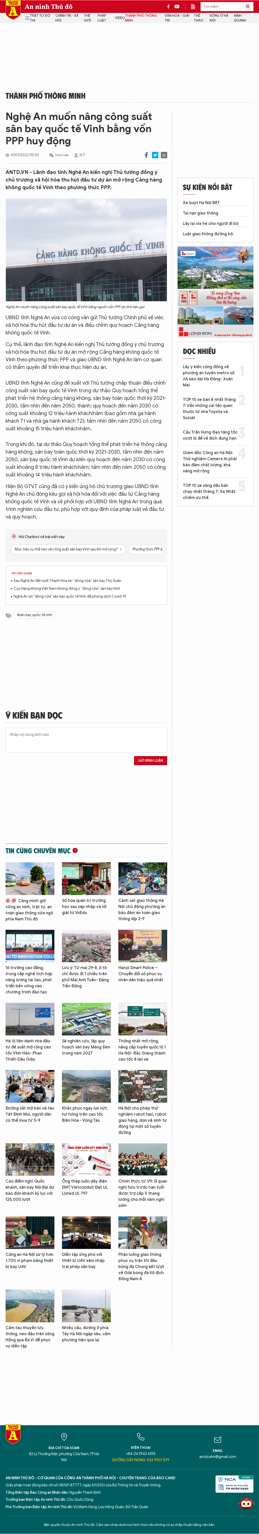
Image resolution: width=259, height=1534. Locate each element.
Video (120, 18)
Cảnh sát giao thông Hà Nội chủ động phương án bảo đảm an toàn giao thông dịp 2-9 (141, 909)
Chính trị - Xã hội (66, 18)
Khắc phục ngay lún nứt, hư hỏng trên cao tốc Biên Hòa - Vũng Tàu (85, 1114)
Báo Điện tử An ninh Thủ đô (13, 10)
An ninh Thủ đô (49, 7)
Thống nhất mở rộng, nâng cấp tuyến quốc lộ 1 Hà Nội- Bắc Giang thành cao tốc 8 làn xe (142, 1050)
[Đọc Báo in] (195, 6)
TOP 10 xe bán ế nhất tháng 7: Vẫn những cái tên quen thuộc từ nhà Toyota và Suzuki (209, 408)
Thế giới (87, 18)
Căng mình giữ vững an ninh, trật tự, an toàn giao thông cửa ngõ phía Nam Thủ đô (29, 910)
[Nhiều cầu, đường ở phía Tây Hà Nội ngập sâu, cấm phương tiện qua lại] (86, 1306)
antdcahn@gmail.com (217, 1457)
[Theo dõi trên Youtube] (177, 7)
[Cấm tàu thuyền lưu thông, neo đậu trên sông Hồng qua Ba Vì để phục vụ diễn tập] (30, 1306)
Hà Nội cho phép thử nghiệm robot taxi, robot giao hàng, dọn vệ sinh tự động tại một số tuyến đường (142, 1120)
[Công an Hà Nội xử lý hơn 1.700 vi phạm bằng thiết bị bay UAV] (30, 1232)
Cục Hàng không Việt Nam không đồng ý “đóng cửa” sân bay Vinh (67, 588)
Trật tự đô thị (40, 18)
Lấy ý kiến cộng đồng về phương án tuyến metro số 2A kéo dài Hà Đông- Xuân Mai (208, 376)
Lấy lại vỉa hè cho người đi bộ (211, 223)
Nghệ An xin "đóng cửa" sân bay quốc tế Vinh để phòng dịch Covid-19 (70, 596)
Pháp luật (102, 18)
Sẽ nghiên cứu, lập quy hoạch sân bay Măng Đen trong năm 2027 (86, 1047)
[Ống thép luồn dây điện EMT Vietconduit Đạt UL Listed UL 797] (86, 1159)
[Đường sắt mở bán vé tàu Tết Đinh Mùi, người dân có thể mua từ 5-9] (30, 1086)
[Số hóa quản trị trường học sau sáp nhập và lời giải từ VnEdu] (86, 878)
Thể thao (198, 18)
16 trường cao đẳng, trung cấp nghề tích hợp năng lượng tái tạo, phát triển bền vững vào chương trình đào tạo (29, 980)
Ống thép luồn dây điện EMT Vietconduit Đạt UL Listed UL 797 (85, 1187)
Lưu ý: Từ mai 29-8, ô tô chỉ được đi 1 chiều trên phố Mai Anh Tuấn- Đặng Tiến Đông (85, 977)
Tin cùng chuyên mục (38, 850)
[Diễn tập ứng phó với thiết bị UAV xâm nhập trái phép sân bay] (86, 1232)
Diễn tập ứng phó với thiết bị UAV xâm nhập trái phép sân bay (83, 1260)
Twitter (155, 155)
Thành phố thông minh (141, 18)
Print (164, 155)
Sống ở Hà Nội (219, 18)
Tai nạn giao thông (200, 213)
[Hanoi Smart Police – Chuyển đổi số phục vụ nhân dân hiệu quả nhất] (142, 946)
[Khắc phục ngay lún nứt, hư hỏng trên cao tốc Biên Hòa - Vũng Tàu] (86, 1086)
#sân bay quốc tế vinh (34, 615)
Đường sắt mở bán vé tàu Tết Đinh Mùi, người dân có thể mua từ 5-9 (30, 1114)
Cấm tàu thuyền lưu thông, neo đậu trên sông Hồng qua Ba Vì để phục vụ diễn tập (30, 1337)
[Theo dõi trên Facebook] (169, 7)
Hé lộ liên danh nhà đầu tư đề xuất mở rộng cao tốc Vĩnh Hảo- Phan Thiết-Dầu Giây (28, 1050)
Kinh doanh (240, 18)
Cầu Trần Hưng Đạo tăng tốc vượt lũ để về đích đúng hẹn (210, 435)
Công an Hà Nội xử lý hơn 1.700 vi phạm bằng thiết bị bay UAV (29, 1260)
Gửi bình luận (150, 760)
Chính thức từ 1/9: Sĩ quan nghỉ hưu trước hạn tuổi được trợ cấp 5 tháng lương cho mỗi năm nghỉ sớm (142, 1193)
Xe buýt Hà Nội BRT (201, 202)
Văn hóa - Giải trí (177, 18)
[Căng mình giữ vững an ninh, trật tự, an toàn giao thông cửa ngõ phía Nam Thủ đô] (30, 878)
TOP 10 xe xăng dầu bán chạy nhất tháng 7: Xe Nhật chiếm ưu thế (209, 491)
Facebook (146, 155)
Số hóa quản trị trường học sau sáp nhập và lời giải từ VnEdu (84, 906)
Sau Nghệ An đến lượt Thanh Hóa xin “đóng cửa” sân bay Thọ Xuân (67, 581)
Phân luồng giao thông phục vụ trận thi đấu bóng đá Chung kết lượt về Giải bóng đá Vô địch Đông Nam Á (141, 1266)
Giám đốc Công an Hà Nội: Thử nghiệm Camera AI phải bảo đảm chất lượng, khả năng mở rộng (210, 462)
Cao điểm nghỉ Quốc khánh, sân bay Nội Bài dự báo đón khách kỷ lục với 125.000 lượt (30, 1190)
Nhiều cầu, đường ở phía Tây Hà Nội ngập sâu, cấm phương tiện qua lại (86, 1334)
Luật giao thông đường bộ (208, 234)
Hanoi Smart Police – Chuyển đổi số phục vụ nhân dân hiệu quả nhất (140, 974)
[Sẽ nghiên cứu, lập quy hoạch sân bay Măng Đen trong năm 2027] (86, 1019)
